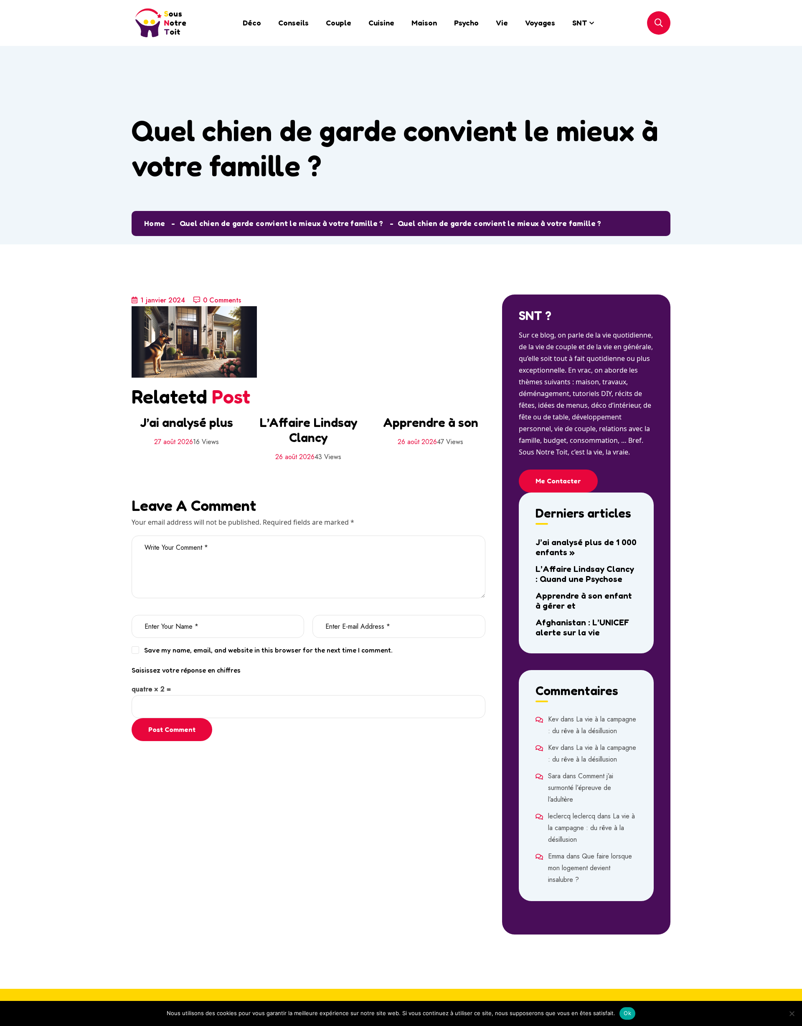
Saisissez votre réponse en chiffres (186, 670)
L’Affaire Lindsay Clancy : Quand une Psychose (585, 574)
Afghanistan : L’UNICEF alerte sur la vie (582, 627)
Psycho (466, 22)
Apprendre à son (430, 422)
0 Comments (222, 300)
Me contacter (558, 481)
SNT (579, 22)
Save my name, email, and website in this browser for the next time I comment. (268, 650)
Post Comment (171, 729)
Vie (502, 22)
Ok (627, 1013)
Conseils (293, 22)
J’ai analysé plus (186, 422)
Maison (424, 22)
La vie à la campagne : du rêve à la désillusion (591, 827)
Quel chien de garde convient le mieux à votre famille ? (281, 223)
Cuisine (381, 22)
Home (154, 223)
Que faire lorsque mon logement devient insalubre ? (590, 867)
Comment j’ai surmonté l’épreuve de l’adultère (580, 787)
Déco (252, 22)
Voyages (540, 22)
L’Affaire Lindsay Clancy (308, 430)
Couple (338, 22)
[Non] (791, 1013)
